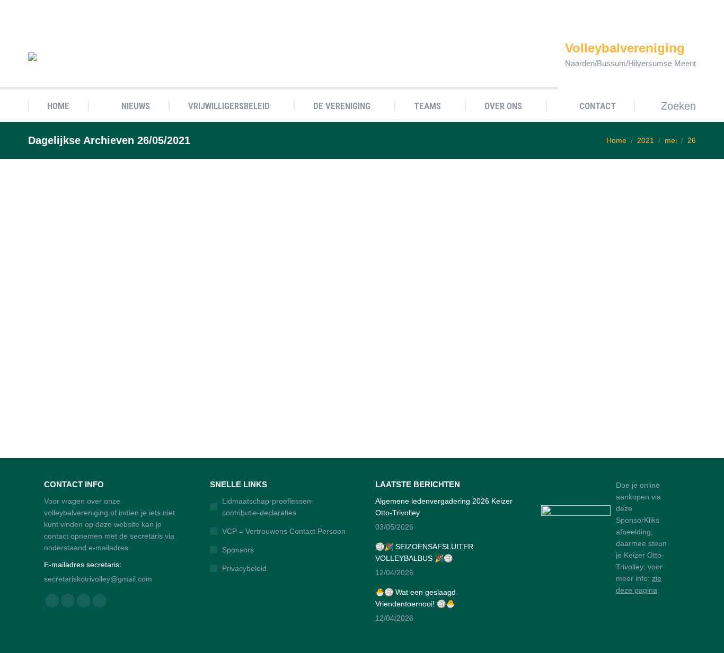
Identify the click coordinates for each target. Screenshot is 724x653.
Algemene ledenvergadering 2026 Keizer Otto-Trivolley (444, 507)
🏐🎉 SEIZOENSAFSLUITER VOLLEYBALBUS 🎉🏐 (424, 552)
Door (98, 399)
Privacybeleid (244, 568)
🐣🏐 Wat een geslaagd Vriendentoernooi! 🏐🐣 (415, 598)
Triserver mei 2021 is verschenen (111, 384)
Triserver (54, 399)
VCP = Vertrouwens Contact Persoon (284, 531)
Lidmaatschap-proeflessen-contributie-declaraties (268, 507)
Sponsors (238, 549)
